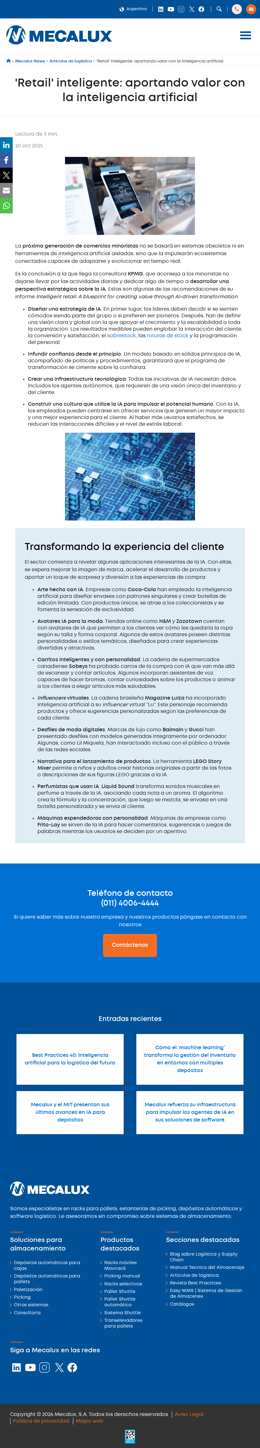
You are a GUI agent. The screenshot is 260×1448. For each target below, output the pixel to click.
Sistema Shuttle (122, 1313)
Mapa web (89, 1421)
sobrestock (121, 335)
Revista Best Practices (195, 1283)
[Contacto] (251, 9)
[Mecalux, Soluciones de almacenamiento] (59, 46)
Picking (22, 1298)
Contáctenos (130, 945)
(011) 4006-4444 (130, 903)
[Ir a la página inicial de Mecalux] (9, 61)
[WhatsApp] (6, 205)
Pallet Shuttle (119, 1292)
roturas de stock (167, 335)
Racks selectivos (123, 1284)
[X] (6, 175)
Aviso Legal (189, 1414)
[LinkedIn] (6, 144)
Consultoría (27, 1313)
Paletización (28, 1290)
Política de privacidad (41, 1421)
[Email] (6, 190)
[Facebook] (6, 160)
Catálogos (182, 1305)
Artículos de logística (194, 1276)
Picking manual (122, 1276)
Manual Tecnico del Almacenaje (207, 1268)
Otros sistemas (31, 1305)
